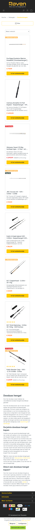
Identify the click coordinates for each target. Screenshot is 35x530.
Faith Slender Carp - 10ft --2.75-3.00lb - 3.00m (16, 370)
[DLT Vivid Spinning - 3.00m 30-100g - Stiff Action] (17, 311)
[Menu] (4, 10)
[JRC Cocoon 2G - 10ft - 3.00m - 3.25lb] (17, 178)
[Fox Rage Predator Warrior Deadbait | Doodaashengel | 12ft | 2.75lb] (17, 44)
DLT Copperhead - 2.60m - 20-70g (16, 281)
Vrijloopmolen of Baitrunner (22, 458)
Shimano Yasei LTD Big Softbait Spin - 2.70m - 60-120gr (16, 148)
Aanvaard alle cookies (18, 527)
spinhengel (6, 423)
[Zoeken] (23, 10)
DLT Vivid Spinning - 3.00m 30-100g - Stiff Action (17, 326)
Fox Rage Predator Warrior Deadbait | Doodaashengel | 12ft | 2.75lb (17, 59)
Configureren (22, 523)
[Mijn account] (27, 10)
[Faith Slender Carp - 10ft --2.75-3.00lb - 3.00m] (17, 355)
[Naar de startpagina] (17, 4)
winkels (24, 482)
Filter (18, 23)
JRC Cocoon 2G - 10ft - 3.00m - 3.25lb (15, 193)
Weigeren (12, 523)
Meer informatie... (26, 520)
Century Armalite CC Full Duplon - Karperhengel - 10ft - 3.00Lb (17, 104)
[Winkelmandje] (31, 10)
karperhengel (24, 421)
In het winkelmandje (17, 73)
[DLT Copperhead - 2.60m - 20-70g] (17, 267)
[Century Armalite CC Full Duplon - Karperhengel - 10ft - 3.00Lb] (17, 89)
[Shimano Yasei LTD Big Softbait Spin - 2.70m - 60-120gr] (17, 133)
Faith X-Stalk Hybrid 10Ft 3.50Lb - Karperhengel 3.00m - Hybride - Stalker (17, 237)
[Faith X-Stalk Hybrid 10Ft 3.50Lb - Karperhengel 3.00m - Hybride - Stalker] (17, 222)
